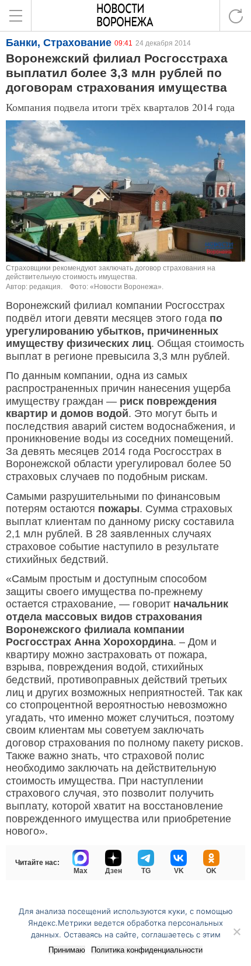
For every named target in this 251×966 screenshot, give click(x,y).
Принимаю (66, 950)
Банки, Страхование (58, 42)
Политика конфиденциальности (147, 950)
